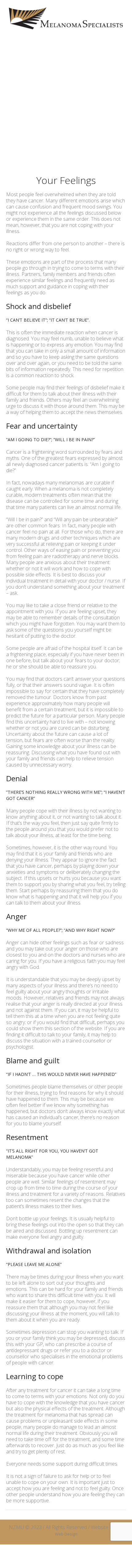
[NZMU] (66, 18)
